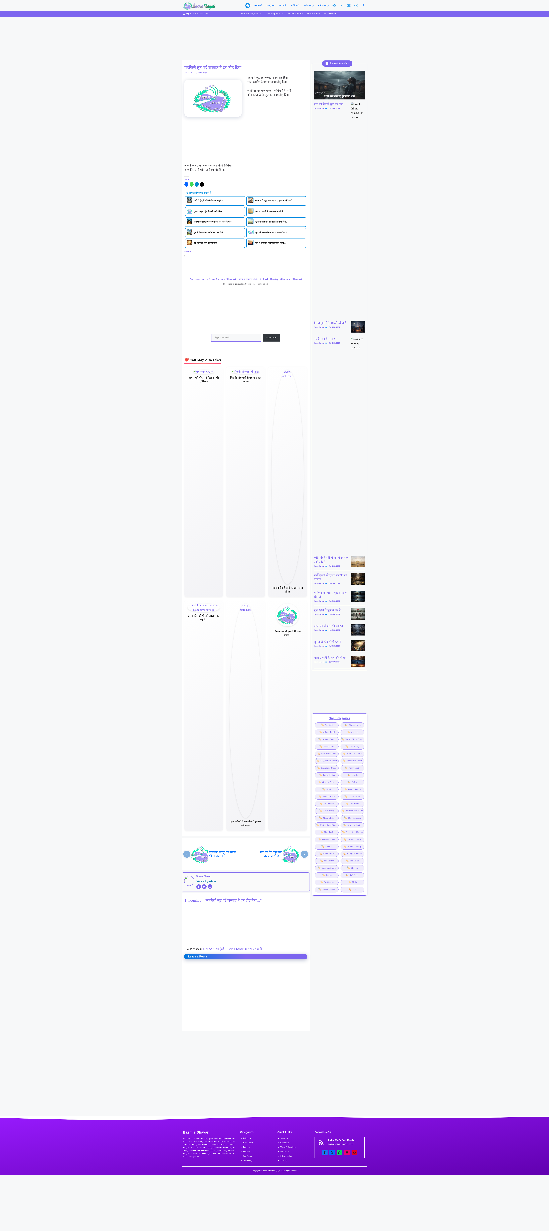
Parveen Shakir (327, 839)
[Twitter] (204, 886)
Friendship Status (327, 768)
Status (327, 875)
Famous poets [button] (273, 13)
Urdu (352, 882)
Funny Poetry (352, 768)
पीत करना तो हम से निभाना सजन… (287, 633)
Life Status (352, 803)
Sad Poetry (308, 5)
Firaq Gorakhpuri (352, 753)
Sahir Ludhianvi (326, 868)
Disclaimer (284, 1151)
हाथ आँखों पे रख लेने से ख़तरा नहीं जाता (245, 823)
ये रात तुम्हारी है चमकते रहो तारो (330, 323)
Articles (352, 732)
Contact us (284, 1143)
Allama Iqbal (327, 732)
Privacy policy (286, 1156)
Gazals (352, 775)
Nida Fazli (326, 832)
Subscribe (271, 337)
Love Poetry (326, 811)
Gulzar (352, 782)
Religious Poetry (352, 853)
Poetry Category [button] (249, 13)
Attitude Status (326, 739)
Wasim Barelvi (326, 889)
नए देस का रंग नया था (325, 339)
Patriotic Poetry (352, 839)
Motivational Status (326, 825)
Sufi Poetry (323, 5)
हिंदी (352, 889)
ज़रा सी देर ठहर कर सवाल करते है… (271, 854)
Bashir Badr (326, 746)
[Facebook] (198, 886)
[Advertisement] (246, 39)
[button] (363, 5)
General (258, 5)
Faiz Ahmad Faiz (326, 753)
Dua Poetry (352, 746)
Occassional (330, 13)
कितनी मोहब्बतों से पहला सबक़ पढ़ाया (245, 379)
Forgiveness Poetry (326, 761)
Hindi (326, 789)
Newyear (270, 5)
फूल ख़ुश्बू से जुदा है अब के (327, 610)
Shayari (352, 868)
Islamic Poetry (352, 789)
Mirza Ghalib (327, 818)
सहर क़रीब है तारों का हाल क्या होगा (287, 589)
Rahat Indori (326, 853)
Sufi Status (327, 882)
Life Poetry (327, 803)
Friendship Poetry (352, 761)
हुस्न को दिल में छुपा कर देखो (328, 104)
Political (295, 5)
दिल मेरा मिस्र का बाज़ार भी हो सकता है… (222, 854)
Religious (247, 1138)
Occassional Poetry (352, 832)
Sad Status (352, 861)
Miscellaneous (295, 13)
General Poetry (327, 782)
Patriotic (283, 5)
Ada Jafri (327, 725)
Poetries (326, 846)
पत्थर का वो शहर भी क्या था (328, 626)
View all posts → (206, 881)
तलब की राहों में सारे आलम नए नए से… (203, 617)
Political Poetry (352, 846)
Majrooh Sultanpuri (352, 811)
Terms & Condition (288, 1147)
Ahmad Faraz (352, 725)
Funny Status (327, 775)
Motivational (313, 13)
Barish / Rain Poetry (352, 739)
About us (284, 1138)
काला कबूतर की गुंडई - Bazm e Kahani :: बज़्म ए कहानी (232, 949)
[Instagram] (210, 886)
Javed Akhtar (352, 796)
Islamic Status (326, 796)
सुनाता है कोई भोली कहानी (327, 642)
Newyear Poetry (352, 825)
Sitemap (283, 1160)
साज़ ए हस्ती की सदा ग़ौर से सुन (330, 658)
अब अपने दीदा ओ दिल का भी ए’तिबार (204, 379)
